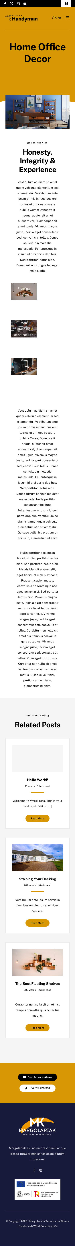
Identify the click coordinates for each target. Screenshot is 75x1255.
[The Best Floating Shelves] (37, 951)
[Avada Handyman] (21, 16)
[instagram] (18, 3)
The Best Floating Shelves (37, 983)
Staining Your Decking (37, 879)
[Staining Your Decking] (37, 847)
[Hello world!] (37, 758)
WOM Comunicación (45, 1226)
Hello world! (37, 780)
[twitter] (11, 3)
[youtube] (24, 3)
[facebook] (5, 3)
